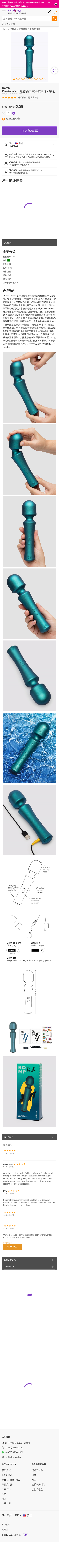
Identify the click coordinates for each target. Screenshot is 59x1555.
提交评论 (12, 1246)
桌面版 (5, 1529)
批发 (4, 1498)
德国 (9, 271)
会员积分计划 (38, 1484)
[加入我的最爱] (54, 70)
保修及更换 (7, 1484)
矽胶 (9, 264)
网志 (34, 1479)
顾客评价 (6, 1489)
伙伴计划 (6, 1503)
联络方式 (6, 1470)
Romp (9, 268)
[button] (14, 79)
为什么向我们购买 (11, 1479)
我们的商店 (7, 1475)
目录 (34, 1475)
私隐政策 (6, 1524)
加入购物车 (29, 131)
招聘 (4, 1493)
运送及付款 (37, 1470)
